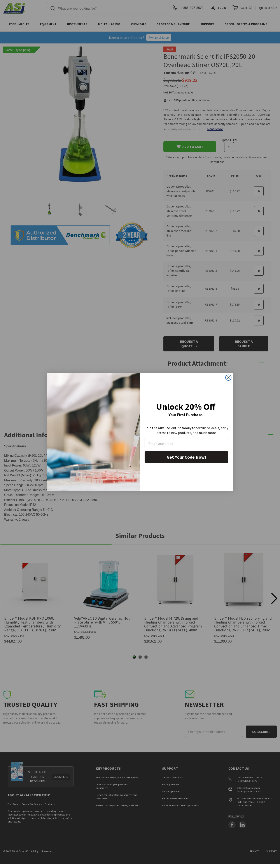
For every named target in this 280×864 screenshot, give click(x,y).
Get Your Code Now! (186, 457)
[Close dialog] (228, 377)
